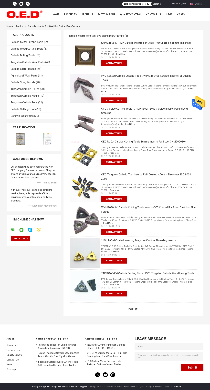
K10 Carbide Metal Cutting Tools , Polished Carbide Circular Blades (104, 363)
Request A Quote (178, 4)
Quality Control (130, 14)
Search (156, 4)
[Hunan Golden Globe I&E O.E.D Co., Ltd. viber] (41, 230)
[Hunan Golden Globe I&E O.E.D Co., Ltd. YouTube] (21, 4)
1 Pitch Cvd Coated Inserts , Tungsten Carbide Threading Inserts (138, 240)
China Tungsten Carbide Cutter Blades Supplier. (66, 386)
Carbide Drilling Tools (23, 55)
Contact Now (114, 63)
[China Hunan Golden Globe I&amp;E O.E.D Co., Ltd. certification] (20, 139)
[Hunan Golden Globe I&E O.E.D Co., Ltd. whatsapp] (23, 230)
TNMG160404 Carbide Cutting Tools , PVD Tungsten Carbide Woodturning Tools (147, 273)
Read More (121, 54)
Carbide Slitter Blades (23, 68)
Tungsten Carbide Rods (24, 102)
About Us (87, 14)
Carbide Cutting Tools (23, 109)
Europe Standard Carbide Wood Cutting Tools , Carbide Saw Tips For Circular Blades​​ (58, 355)
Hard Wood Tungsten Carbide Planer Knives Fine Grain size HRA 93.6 (57, 346)
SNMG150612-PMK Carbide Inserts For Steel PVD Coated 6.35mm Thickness (146, 42)
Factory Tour (106, 14)
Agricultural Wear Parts (24, 75)
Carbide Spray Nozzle (23, 82)
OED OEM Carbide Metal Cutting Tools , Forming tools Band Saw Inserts (107, 355)
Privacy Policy (38, 386)
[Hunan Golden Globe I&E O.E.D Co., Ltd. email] (15, 230)
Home (55, 14)
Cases (181, 14)
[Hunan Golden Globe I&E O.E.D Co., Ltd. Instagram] (28, 4)
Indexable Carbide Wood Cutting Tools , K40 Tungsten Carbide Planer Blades (58, 363)
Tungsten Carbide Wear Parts (28, 62)
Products (70, 14)
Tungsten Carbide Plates (25, 89)
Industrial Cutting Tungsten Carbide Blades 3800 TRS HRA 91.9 (106, 346)
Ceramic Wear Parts (22, 115)
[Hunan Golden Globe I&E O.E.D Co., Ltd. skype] (32, 230)
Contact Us (153, 14)
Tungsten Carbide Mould (25, 95)
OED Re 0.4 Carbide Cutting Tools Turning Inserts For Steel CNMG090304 (143, 141)
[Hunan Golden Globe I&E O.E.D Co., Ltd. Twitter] (14, 4)
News (169, 14)
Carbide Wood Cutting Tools (27, 48)
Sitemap (11, 369)
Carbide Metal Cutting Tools (27, 42)
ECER (178, 386)
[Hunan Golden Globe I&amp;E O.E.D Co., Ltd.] (25, 14)
